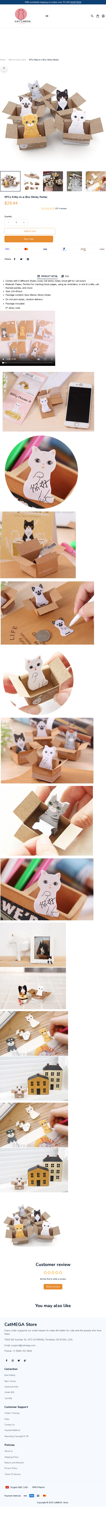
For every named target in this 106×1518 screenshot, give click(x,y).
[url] (76, 2)
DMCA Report (38, 1487)
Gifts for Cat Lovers (17, 60)
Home (2, 60)
